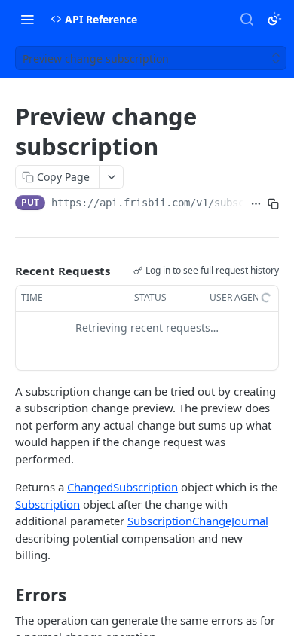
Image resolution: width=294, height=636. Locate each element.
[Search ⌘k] (246, 19)
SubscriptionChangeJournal (197, 520)
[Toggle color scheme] (274, 19)
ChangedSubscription (122, 486)
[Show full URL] (256, 204)
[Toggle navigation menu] (27, 19)
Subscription (47, 504)
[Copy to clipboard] (273, 204)
